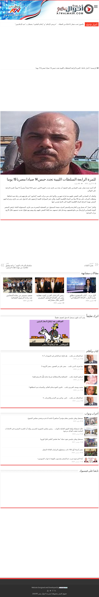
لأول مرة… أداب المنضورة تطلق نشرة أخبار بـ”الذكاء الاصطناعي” (83, 296)
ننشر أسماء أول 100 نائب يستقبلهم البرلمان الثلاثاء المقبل (62, 450)
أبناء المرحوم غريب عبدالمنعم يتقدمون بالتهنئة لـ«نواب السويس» (60, 459)
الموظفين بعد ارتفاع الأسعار (55, 344)
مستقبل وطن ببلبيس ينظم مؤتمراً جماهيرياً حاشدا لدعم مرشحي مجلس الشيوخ (55, 418)
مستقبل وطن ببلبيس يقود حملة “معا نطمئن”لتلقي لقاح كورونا (61, 439)
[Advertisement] (49, 46)
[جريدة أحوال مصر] (49, 10)
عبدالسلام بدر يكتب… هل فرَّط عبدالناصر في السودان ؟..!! (62, 356)
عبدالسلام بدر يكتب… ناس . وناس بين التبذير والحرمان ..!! (63, 398)
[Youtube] (48, 590)
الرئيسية (94, 68)
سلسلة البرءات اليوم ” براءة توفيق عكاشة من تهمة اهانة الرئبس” (19, 266)
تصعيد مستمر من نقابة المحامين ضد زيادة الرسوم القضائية (19, 296)
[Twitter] (50, 590)
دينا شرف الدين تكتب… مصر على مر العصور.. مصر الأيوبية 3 (62, 366)
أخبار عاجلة (85, 68)
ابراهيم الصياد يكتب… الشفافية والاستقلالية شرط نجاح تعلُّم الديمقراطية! (57, 377)
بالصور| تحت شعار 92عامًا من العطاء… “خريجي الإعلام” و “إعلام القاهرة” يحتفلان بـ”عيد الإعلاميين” (49, 24)
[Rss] (55, 590)
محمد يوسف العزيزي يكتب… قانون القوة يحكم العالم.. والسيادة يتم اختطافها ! (56, 387)
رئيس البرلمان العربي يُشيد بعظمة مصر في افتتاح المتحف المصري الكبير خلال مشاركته (50, 297)
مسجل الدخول (69, 318)
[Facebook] (53, 590)
